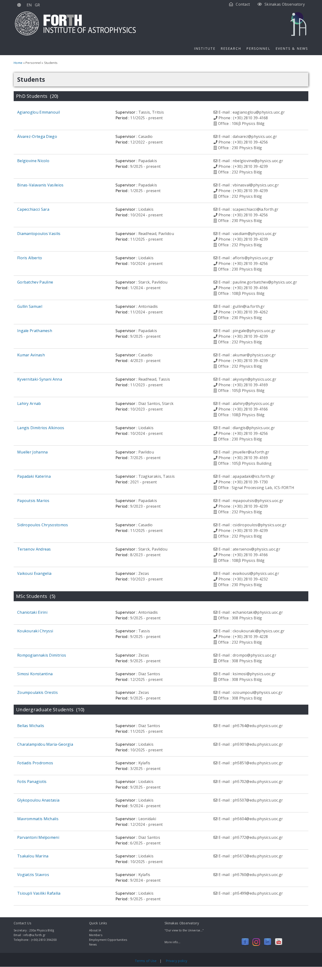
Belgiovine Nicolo (33, 160)
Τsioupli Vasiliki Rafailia (39, 893)
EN (29, 5)
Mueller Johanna (32, 452)
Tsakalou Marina (33, 856)
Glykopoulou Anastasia (38, 800)
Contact (243, 4)
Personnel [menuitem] (258, 48)
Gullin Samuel (29, 306)
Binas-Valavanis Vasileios (40, 185)
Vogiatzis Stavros (33, 874)
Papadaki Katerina (34, 476)
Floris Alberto (29, 257)
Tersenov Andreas (34, 549)
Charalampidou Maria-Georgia (45, 744)
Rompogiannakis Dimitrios (41, 655)
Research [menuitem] (231, 48)
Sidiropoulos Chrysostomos (42, 524)
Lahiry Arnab (29, 403)
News (93, 944)
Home (18, 63)
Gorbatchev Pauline (35, 282)
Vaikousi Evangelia (34, 573)
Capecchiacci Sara (33, 209)
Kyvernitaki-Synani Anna (39, 379)
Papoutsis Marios (33, 500)
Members (95, 935)
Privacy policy (176, 961)
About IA (95, 930)
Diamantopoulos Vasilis (39, 233)
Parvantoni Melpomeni (38, 837)
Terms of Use (146, 961)
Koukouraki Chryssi (35, 631)
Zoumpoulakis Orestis (37, 692)
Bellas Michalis (30, 725)
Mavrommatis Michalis (37, 818)
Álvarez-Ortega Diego (37, 136)
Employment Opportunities (108, 940)
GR (37, 5)
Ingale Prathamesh (34, 330)
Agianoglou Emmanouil (38, 112)
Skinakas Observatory (284, 4)
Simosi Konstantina (35, 673)
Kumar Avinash (31, 355)
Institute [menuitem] (204, 48)
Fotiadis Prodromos (35, 762)
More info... (173, 942)
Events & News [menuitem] (292, 48)
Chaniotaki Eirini (32, 612)
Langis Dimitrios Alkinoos (40, 427)
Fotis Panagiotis (32, 781)
